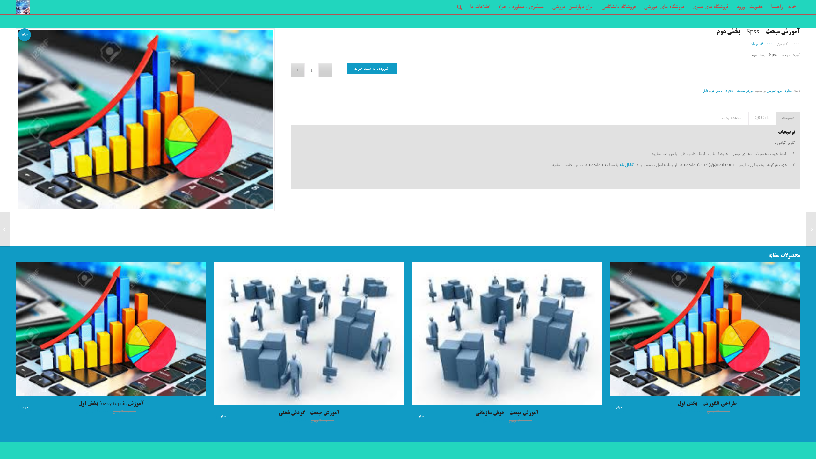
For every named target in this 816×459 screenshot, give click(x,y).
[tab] (788, 118)
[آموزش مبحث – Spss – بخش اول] (811, 229)
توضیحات (788, 118)
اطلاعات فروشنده (731, 118)
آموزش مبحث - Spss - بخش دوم (732, 91)
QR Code (762, 118)
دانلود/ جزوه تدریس (779, 91)
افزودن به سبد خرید (372, 68)
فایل (705, 91)
